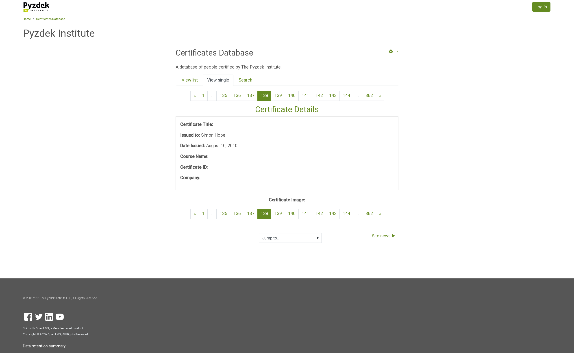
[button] (393, 51)
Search (245, 80)
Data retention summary (44, 346)
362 (369, 95)
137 (250, 95)
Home (27, 19)
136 (237, 95)
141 (305, 95)
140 (292, 95)
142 (319, 95)
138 (266, 95)
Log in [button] (541, 6)
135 (223, 95)
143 (333, 95)
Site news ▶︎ (383, 235)
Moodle (58, 328)
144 (346, 95)
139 (278, 95)
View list (190, 80)
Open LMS (42, 328)
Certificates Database (50, 19)
